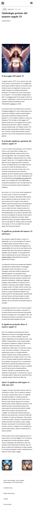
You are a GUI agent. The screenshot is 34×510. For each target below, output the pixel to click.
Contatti (5, 499)
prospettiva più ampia (21, 178)
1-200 (4, 9)
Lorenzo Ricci (6, 21)
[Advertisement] (17, 34)
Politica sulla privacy (9, 493)
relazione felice (6, 257)
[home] (2, 3)
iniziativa (12, 104)
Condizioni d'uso (8, 488)
